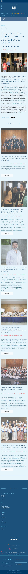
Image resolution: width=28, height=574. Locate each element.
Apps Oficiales (5, 526)
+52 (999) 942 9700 (15, 544)
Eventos (2, 515)
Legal (2, 521)
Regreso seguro (23, 13)
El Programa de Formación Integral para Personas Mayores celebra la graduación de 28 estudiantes (13, 447)
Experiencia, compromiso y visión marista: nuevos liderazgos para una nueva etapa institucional (13, 269)
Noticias (3, 25)
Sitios (2, 503)
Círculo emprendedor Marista (5, 507)
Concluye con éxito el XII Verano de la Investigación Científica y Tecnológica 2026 (12, 389)
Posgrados (2, 496)
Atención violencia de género (15, 13)
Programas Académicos (7, 493)
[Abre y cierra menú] (26, 5)
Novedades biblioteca (4, 506)
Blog (11, 15)
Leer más (7, 175)
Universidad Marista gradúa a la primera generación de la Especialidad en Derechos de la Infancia (14, 158)
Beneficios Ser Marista (4, 508)
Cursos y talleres (3, 497)
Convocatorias (3, 517)
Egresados (3, 15)
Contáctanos (16, 548)
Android (2, 530)
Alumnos (2, 13)
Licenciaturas (3, 495)
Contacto (14, 15)
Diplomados (3, 499)
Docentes (6, 13)
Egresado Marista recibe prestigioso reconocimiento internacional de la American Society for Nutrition (12, 211)
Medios (3, 512)
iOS (1, 528)
